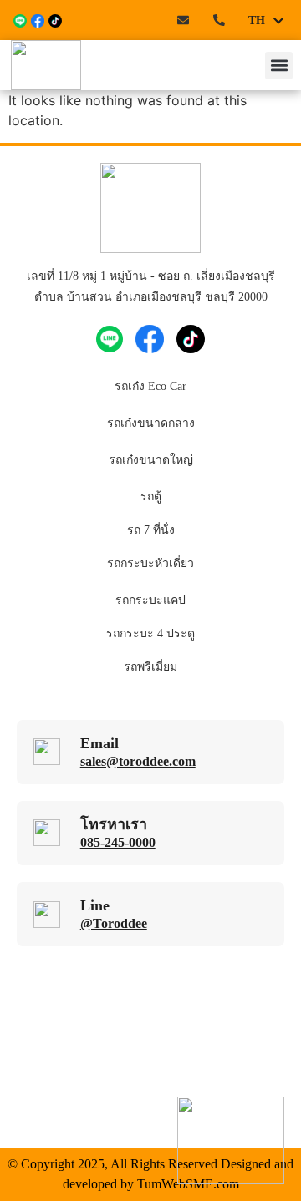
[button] (279, 65)
